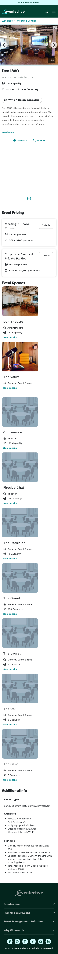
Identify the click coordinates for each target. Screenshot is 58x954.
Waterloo (7, 20)
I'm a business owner (28, 2)
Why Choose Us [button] (14, 930)
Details (46, 225)
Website (22, 140)
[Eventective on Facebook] (9, 941)
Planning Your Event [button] (17, 912)
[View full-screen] (55, 27)
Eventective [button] (12, 904)
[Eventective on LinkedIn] (48, 941)
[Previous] (4, 45)
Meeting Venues (26, 20)
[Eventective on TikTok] (33, 941)
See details (10, 337)
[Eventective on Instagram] (17, 941)
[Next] (53, 45)
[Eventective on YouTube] (40, 941)
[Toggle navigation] (54, 11)
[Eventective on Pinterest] (25, 941)
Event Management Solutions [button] (23, 921)
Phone (41, 140)
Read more (8, 132)
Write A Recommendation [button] (24, 99)
